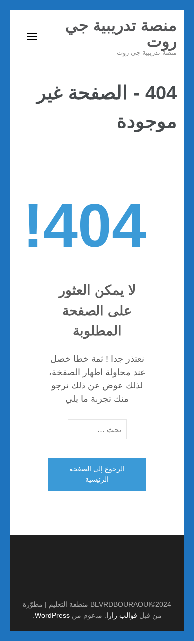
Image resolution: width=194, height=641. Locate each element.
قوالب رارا (121, 615)
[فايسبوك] (92, 579)
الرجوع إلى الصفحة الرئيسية (97, 474)
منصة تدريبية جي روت (121, 33)
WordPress (52, 615)
